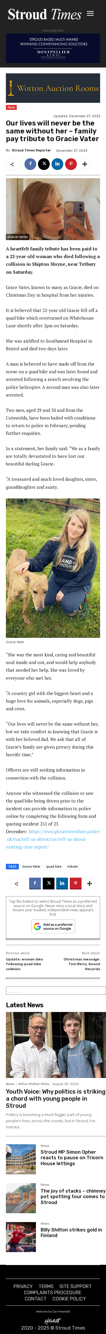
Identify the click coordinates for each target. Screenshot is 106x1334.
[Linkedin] (57, 164)
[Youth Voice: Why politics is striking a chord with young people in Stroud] (56, 1045)
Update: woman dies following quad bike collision (24, 964)
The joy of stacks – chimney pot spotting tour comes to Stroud (73, 1196)
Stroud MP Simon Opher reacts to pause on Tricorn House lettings (72, 1157)
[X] (44, 164)
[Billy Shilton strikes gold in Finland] (21, 1237)
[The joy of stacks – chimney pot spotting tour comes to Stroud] (21, 1198)
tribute (72, 866)
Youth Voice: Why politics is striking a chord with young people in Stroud (55, 1098)
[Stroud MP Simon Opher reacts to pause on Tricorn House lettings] (21, 1159)
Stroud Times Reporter (31, 150)
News (11, 107)
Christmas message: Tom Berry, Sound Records (82, 964)
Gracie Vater (31, 866)
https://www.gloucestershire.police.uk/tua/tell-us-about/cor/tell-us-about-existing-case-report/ (53, 839)
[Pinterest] (71, 164)
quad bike (54, 866)
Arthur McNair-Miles (33, 1084)
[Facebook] (30, 164)
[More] (85, 164)
